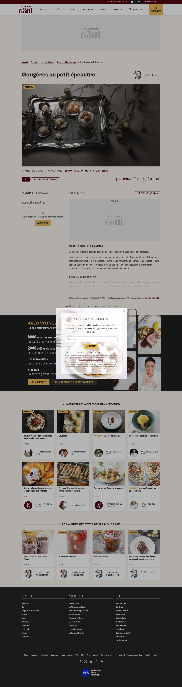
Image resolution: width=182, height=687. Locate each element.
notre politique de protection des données (91, 359)
